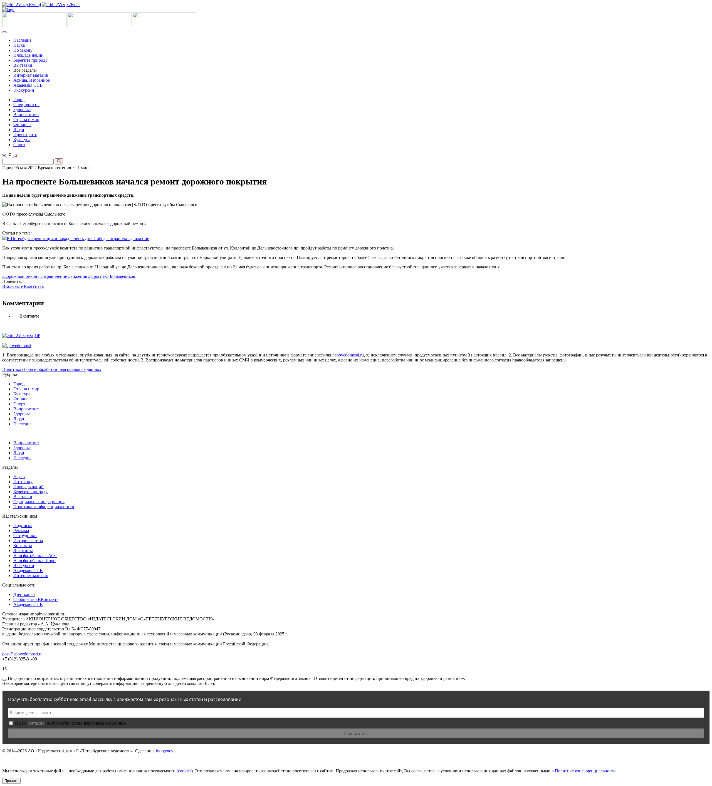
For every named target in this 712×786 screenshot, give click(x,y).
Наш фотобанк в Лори (34, 560)
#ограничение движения (63, 276)
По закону (23, 50)
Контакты (22, 545)
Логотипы (23, 550)
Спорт (19, 144)
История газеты (28, 540)
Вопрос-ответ (26, 114)
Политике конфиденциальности (585, 770)
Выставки (22, 65)
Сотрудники (25, 535)
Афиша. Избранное (31, 80)
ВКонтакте (13, 286)
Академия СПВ (28, 85)
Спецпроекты (26, 104)
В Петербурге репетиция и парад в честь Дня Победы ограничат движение (78, 238)
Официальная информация (39, 501)
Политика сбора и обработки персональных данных (51, 369)
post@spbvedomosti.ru (22, 654)
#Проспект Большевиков (111, 276)
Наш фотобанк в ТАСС (35, 555)
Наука (19, 45)
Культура (21, 139)
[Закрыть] (4, 680)
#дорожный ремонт (20, 276)
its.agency (164, 750)
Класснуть (34, 286)
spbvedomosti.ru (349, 355)
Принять (11, 781)
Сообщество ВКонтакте (35, 599)
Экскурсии (23, 90)
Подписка (22, 525)
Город (18, 99)
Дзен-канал (24, 594)
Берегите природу (30, 60)
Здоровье (22, 109)
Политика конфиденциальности (43, 506)
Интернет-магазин (30, 75)
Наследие (22, 40)
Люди (18, 129)
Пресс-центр (25, 134)
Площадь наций (28, 55)
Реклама (21, 530)
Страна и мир (26, 119)
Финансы (22, 124)
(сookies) (185, 770)
